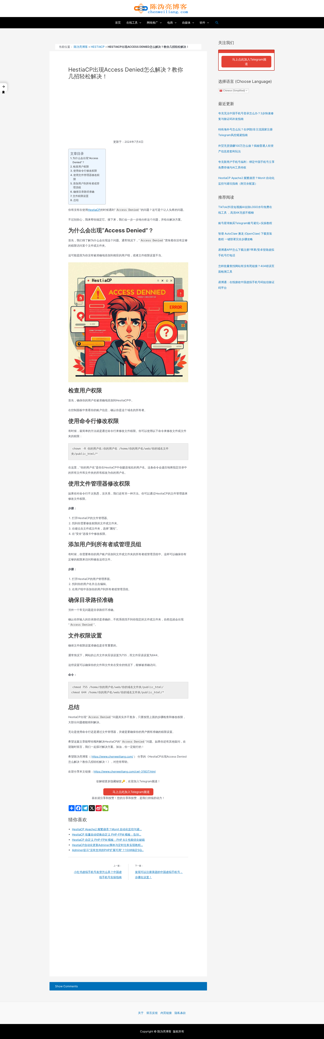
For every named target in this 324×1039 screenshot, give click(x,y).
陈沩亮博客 (81, 47)
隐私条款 (180, 1013)
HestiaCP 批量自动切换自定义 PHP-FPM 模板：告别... (106, 834)
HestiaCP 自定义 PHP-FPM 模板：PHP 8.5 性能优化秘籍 (108, 840)
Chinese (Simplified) (233, 90)
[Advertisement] (128, 111)
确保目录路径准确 (83, 191)
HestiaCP (98, 47)
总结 (76, 200)
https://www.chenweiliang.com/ (112, 756)
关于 (141, 1013)
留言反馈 (152, 1013)
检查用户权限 (81, 166)
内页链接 (166, 1013)
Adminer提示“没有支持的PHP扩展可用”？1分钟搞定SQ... (108, 850)
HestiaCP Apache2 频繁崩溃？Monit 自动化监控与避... (107, 829)
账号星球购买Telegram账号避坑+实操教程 (245, 223)
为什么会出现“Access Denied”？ (85, 160)
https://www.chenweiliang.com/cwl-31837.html (125, 771)
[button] (3, 87)
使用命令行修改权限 (85, 170)
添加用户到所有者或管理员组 (86, 185)
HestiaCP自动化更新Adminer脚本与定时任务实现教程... (107, 845)
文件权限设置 (80, 195)
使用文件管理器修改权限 (86, 177)
